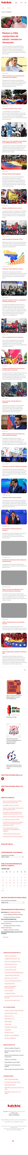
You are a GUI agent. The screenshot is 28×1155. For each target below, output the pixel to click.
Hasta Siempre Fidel (10, 983)
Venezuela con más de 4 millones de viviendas (14, 466)
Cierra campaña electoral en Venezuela (12, 337)
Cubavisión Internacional (11, 1027)
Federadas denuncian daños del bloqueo (13, 836)
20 (14, 883)
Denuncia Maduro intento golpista (11, 174)
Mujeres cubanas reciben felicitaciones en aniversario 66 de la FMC (13, 808)
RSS (14, 1148)
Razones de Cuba (9, 1016)
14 (17, 880)
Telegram (13, 1141)
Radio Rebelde (8, 1021)
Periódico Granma (9, 1032)
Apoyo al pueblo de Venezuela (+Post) (12, 239)
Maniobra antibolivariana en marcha (12, 208)
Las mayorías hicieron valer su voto (11, 108)
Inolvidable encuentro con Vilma (11, 805)
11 (6, 880)
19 (10, 883)
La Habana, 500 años (10, 993)
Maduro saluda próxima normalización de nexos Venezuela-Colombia (13, 434)
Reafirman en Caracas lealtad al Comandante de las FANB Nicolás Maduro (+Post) (14, 142)
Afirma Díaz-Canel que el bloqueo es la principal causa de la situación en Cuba (12, 813)
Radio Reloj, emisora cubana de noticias (16, 1111)
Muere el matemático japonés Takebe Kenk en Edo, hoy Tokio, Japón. (12, 801)
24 (3, 885)
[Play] (2, 778)
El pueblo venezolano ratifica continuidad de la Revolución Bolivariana (14, 300)
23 (25, 883)
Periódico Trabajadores (10, 1038)
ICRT (23, 1128)
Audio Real (5, 937)
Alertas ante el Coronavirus (11, 978)
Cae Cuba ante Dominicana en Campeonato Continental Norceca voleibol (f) (11, 829)
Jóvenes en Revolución (10, 967)
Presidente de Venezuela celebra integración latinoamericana (14, 560)
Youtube (6, 1141)
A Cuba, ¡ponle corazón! (10, 970)
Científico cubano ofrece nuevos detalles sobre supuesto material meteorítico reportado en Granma (13, 823)
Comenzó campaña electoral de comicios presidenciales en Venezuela (13, 369)
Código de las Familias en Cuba (12, 959)
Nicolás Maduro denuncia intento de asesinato (12, 529)
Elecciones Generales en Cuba (12, 1000)
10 (3, 880)
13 (13, 880)
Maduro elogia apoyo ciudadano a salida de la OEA (14, 652)
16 (24, 880)
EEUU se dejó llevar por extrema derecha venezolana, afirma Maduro (13, 76)
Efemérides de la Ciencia (11, 964)
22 (21, 883)
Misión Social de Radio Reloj (11, 1079)
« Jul (2, 890)
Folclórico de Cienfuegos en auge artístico (13, 816)
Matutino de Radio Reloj (10, 956)
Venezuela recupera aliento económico (12, 269)
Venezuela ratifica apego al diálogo (11, 497)
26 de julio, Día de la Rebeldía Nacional (14, 972)
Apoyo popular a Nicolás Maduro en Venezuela (11, 401)
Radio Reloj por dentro (10, 1085)
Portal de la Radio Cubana (11, 1013)
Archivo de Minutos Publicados (8, 900)
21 (17, 883)
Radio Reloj (6, 2)
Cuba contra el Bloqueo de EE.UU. (13, 981)
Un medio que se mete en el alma (11, 819)
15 (21, 880)
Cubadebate (8, 1030)
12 (10, 880)
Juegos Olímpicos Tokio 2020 (12, 975)
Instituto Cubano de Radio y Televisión (14, 1010)
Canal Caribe (8, 1024)
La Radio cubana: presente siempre (11, 834)
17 (2, 883)
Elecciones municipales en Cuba (13, 961)
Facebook (12, 1135)
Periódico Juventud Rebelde (12, 1035)
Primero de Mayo (9, 990)
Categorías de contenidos (7, 855)
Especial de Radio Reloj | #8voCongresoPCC (11, 987)
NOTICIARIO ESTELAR (14, 912)
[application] (2, 778)
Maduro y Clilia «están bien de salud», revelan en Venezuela (12, 37)
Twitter (6, 1135)
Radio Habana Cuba (9, 1019)
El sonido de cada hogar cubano (12, 1082)
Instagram (22, 1135)
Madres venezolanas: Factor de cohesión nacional (13, 622)
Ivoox (22, 1141)
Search (16, 2)
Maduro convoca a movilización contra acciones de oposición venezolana (12, 590)
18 (6, 883)
